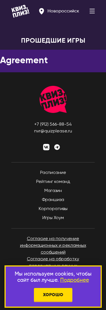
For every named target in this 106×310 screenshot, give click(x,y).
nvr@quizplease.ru (53, 131)
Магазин (53, 191)
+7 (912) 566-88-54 (53, 124)
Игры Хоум (53, 218)
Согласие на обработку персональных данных (53, 262)
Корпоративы (53, 209)
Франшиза (53, 200)
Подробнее (74, 280)
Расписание (53, 173)
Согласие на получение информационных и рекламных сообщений (53, 246)
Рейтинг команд (53, 182)
